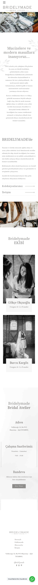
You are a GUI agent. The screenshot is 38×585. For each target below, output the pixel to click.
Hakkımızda (19, 542)
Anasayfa (18, 539)
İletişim (17, 548)
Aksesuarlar (19, 545)
